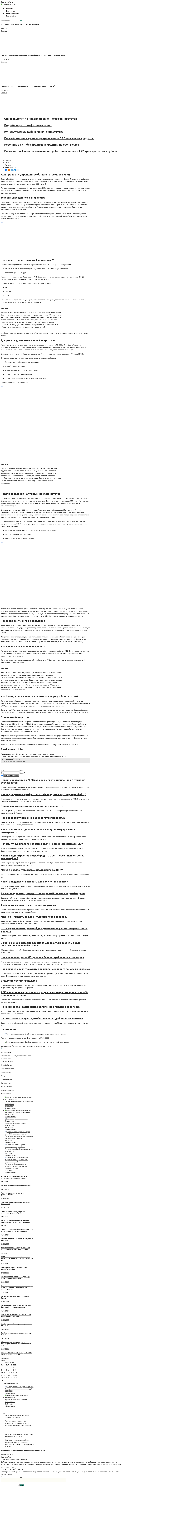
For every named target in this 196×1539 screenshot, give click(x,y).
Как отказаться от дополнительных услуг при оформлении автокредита (38, 831)
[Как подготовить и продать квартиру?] (19, 1387)
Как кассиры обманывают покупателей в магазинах (21, 1046)
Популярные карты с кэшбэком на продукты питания (14, 1268)
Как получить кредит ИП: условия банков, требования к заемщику (42, 957)
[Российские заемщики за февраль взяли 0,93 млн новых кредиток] (19, 1134)
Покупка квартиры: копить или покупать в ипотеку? (17, 1239)
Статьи (4, 31)
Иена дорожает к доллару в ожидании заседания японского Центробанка (15, 1248)
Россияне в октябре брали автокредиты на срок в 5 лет (41, 144)
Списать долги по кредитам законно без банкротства (40, 118)
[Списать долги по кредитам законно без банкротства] (19, 1099)
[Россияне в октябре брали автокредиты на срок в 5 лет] (19, 1147)
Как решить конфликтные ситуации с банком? (15, 1297)
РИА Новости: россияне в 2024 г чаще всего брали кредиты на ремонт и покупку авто (17, 1258)
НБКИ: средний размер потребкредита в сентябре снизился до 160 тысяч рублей (42, 857)
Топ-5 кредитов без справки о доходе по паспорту (16, 1324)
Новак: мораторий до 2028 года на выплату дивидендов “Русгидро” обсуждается (43, 781)
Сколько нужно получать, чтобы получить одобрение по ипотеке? (42, 1018)
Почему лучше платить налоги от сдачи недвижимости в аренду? (42, 843)
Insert (22, 1485)
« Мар (3, 1360)
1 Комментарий (10, 1393)
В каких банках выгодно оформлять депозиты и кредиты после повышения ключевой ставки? (40, 944)
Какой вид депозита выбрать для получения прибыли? (35, 881)
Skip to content (7, 2)
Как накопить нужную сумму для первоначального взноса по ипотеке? (45, 969)
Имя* (22, 770)
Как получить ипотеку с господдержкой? (16, 1186)
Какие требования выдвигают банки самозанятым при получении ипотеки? (15, 1221)
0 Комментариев (10, 1108)
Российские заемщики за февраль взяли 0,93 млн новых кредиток (48, 138)
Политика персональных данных (14, 1460)
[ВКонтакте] (6, 170)
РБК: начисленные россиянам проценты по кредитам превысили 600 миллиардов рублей (44, 993)
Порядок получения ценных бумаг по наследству (32, 806)
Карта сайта (6, 1457)
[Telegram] (12, 170)
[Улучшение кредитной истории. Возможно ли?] (19, 1397)
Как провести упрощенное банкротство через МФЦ (33, 817)
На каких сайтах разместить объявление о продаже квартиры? (40, 1006)
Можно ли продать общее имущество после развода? (34, 916)
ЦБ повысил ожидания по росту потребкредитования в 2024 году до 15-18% (16, 1343)
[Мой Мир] (14, 170)
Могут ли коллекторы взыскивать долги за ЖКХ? (32, 870)
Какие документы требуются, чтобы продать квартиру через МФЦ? (43, 794)
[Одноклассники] (9, 170)
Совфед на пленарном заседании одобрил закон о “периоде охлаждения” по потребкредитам (17, 1287)
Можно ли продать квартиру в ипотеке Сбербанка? (16, 1203)
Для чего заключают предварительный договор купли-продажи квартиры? (33, 55)
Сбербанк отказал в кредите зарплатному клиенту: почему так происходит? (17, 1230)
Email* (22, 773)
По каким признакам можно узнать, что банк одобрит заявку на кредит (16, 1306)
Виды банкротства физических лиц (28, 125)
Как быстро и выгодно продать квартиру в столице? (17, 1333)
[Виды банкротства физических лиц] (18, 1110)
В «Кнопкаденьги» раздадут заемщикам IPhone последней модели (43, 893)
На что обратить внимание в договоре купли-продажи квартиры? (15, 1277)
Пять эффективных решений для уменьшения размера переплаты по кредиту (44, 930)
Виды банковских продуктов (19, 980)
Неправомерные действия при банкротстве (33, 131)
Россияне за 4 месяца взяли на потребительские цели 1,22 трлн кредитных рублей (60, 151)
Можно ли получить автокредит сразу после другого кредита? (28, 86)
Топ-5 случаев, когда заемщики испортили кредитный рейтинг (13, 1212)
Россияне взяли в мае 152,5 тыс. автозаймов (20, 24)
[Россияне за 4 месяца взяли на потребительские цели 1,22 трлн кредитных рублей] (19, 1162)
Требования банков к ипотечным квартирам (28, 905)
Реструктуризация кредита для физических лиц (20, 1038)
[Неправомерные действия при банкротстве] (19, 1121)
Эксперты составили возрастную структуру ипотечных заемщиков (14, 1177)
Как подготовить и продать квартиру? (18, 1389)
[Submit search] (21, 1477)
